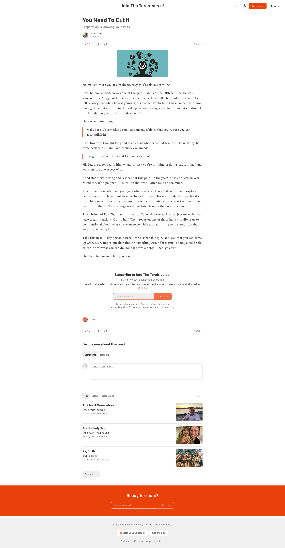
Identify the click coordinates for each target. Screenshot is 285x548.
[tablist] (96, 355)
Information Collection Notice (141, 307)
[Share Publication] (244, 6)
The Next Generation (98, 405)
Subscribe (258, 6)
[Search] (237, 6)
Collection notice (163, 524)
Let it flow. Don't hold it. (96, 432)
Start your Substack (134, 532)
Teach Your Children (93, 409)
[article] (142, 412)
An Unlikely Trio (94, 428)
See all (89, 474)
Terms (148, 524)
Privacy (139, 524)
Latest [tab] (95, 395)
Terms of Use (158, 303)
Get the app (158, 532)
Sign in (274, 6)
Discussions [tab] (108, 395)
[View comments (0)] (97, 44)
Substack (126, 541)
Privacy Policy (167, 307)
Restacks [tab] (104, 354)
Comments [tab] (90, 354)
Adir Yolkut (96, 33)
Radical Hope (89, 455)
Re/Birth (88, 451)
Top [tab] (86, 395)
